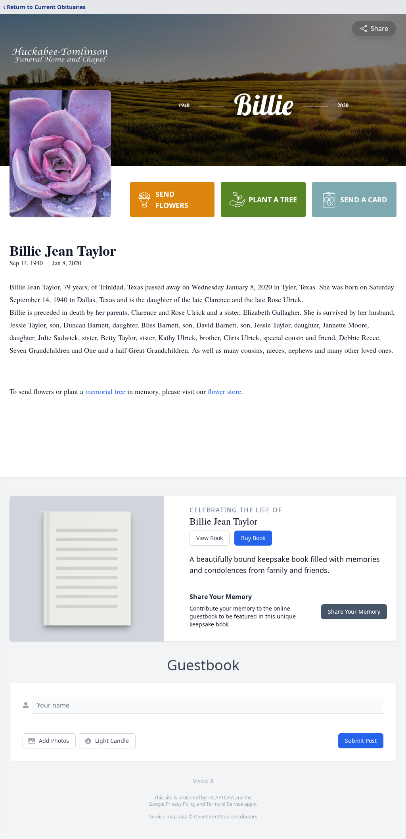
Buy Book (253, 538)
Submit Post (361, 740)
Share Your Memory (354, 611)
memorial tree (105, 391)
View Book (209, 538)
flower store (224, 391)
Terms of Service (224, 804)
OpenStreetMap (211, 816)
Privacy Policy (180, 804)
